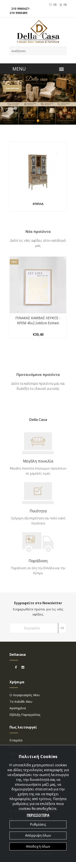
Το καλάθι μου (21, 701)
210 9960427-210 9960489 (20, 11)
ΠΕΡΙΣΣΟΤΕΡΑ (38, 815)
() (54, 4)
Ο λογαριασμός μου (25, 695)
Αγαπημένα (18, 708)
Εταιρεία (16, 740)
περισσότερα (12, 88)
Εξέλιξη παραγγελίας (25, 714)
